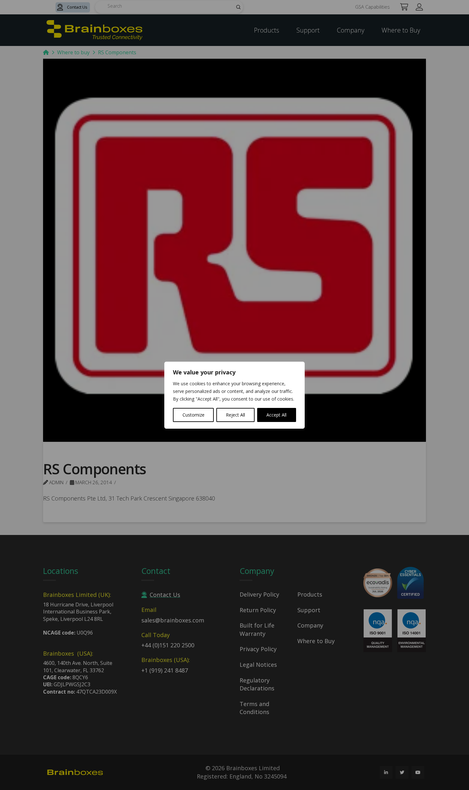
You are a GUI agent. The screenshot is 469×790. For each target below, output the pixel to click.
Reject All (235, 415)
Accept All (276, 415)
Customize (193, 415)
